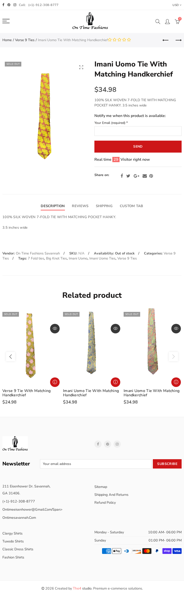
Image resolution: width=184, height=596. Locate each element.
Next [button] (173, 356)
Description (53, 206)
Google (136, 176)
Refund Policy (105, 502)
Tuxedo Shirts (13, 541)
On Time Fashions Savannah (38, 253)
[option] (31, 356)
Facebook (122, 176)
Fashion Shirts (13, 557)
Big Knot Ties (56, 258)
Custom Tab (131, 206)
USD (175, 5)
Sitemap (100, 486)
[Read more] (55, 382)
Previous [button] (10, 356)
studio (82, 588)
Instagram (117, 444)
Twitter (128, 176)
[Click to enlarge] (81, 67)
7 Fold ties (36, 258)
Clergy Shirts (12, 533)
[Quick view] (55, 328)
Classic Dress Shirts (17, 549)
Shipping (104, 206)
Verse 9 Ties (24, 40)
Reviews (80, 206)
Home (7, 40)
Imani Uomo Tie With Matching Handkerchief (91, 393)
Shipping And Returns (111, 494)
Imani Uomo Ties (102, 258)
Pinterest (151, 176)
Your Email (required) (111, 123)
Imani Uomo (78, 258)
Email (145, 176)
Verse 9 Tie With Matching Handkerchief (26, 393)
